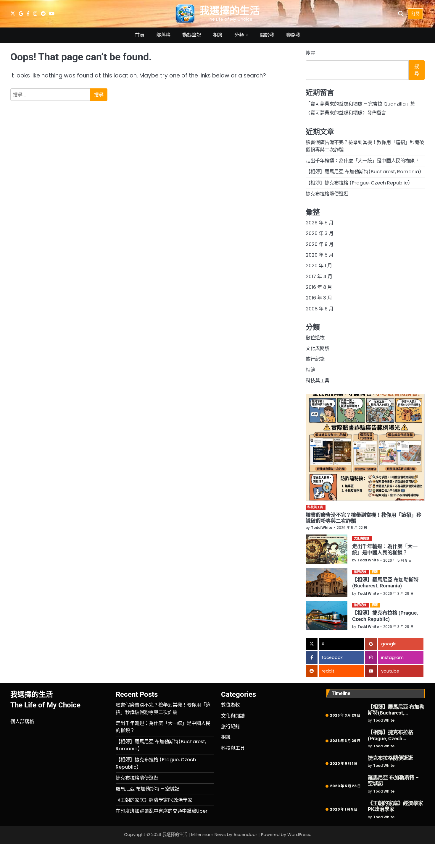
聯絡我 (293, 35)
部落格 (163, 35)
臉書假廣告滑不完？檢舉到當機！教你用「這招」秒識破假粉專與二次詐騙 (163, 708)
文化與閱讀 (317, 348)
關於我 (267, 35)
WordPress (298, 834)
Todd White (321, 527)
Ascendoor (245, 834)
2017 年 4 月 (319, 276)
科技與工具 (317, 380)
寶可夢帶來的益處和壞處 (336, 112)
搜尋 (310, 53)
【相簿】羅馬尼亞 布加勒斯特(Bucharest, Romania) (363, 171)
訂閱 (415, 14)
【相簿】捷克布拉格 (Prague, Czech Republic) (358, 182)
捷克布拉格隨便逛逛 (327, 193)
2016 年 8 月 (319, 287)
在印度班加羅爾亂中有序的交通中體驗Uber (161, 811)
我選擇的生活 (229, 11)
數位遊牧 (315, 337)
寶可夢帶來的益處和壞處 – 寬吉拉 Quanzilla (358, 104)
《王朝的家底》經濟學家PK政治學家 (154, 800)
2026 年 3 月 (320, 233)
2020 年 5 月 (320, 255)
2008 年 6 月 (320, 308)
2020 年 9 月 (320, 244)
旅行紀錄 (315, 359)
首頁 (139, 35)
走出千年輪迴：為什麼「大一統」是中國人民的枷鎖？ (362, 160)
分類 (239, 35)
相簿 (218, 35)
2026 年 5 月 (320, 222)
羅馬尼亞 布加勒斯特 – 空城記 (147, 788)
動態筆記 (191, 35)
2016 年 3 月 (319, 297)
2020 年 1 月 (319, 265)
